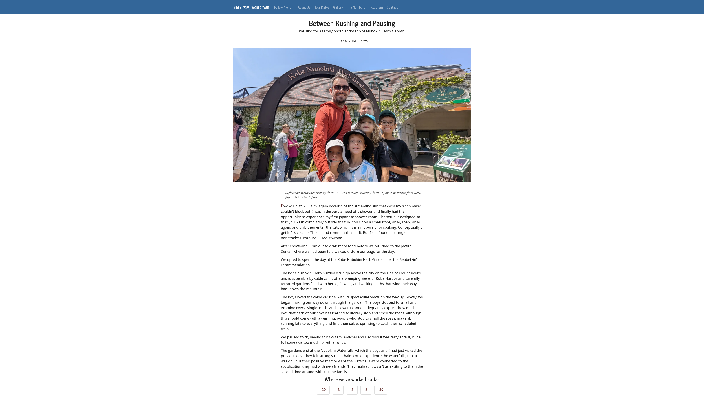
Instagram (376, 7)
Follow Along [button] (283, 7)
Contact (393, 7)
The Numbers (356, 7)
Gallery (338, 7)
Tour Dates (322, 7)
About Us (304, 7)
